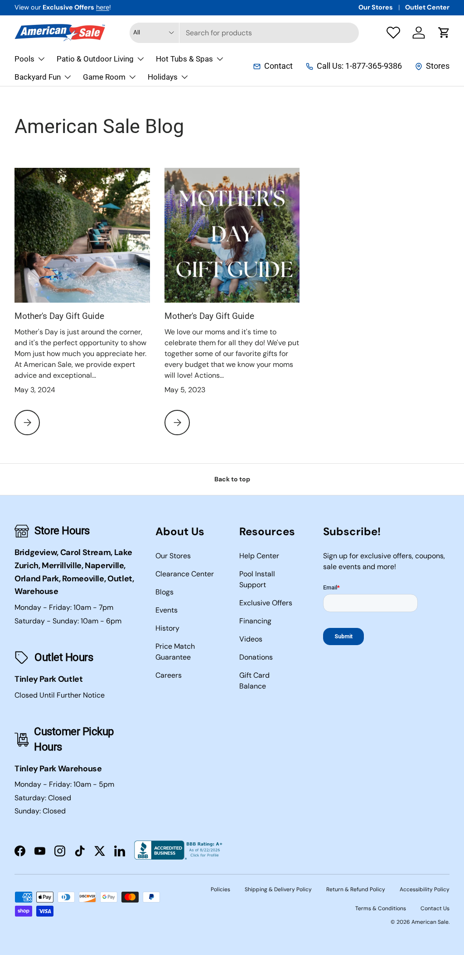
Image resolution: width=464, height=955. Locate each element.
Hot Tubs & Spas (184, 58)
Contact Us (435, 908)
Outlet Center (427, 7)
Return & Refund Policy (355, 889)
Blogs (164, 592)
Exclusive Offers (265, 603)
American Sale (430, 922)
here (102, 7)
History (167, 628)
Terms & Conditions (380, 908)
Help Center (259, 556)
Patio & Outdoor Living (95, 58)
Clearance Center (184, 574)
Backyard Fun (37, 76)
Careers (168, 675)
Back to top (232, 479)
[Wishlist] (393, 33)
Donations (256, 657)
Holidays (163, 76)
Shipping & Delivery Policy (278, 889)
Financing (255, 621)
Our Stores (375, 7)
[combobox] (244, 33)
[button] (444, 33)
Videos (250, 639)
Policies (220, 889)
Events (166, 610)
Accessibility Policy (425, 889)
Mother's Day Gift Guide (59, 316)
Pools (24, 58)
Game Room (104, 76)
